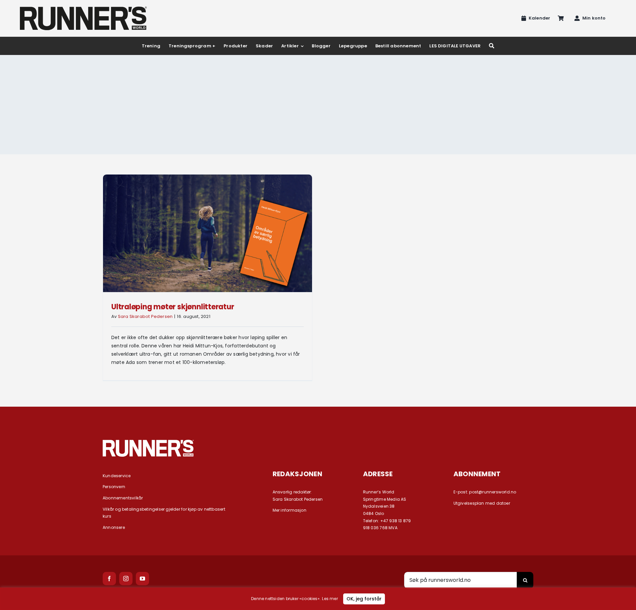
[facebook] (109, 578)
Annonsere (114, 527)
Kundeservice (117, 476)
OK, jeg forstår (364, 598)
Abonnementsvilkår (123, 498)
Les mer (330, 598)
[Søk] (491, 46)
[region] (318, 598)
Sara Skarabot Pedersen (145, 316)
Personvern (114, 486)
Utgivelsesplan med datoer (481, 503)
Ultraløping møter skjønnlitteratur (172, 307)
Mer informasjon (289, 510)
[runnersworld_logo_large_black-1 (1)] (83, 9)
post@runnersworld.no (492, 492)
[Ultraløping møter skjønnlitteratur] (207, 233)
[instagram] (125, 578)
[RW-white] (148, 442)
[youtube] (142, 578)
